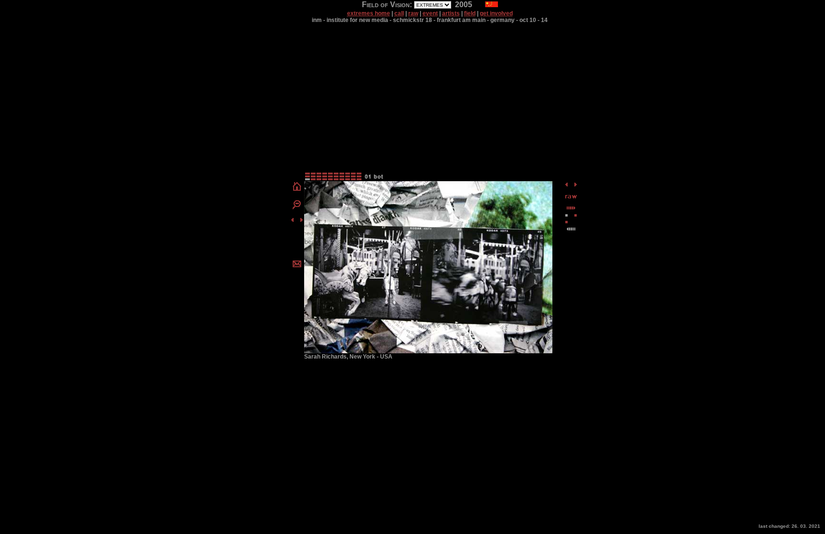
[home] (297, 190)
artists (451, 13)
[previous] (292, 221)
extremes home (368, 13)
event (430, 13)
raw (413, 13)
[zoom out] (297, 207)
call (399, 13)
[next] (301, 221)
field (470, 13)
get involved (496, 13)
